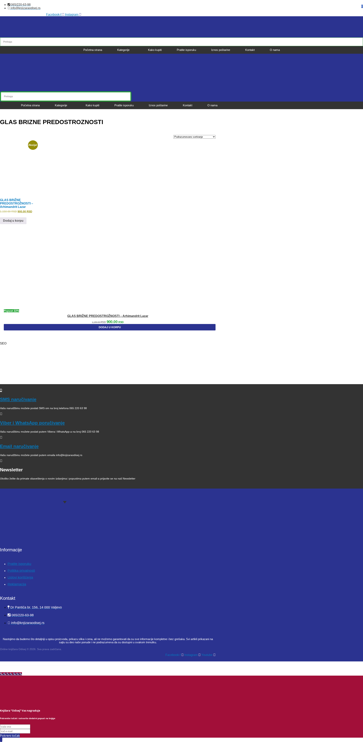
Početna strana (92, 49)
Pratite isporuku (186, 49)
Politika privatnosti (21, 571)
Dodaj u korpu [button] (13, 220)
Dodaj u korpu (110, 327)
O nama (275, 49)
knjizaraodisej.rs (22, 372)
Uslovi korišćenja (20, 577)
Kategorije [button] (123, 49)
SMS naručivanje (18, 399)
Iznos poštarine (220, 49)
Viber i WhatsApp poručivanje (32, 422)
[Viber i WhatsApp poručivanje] (1, 414)
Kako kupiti (155, 49)
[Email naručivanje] (1, 437)
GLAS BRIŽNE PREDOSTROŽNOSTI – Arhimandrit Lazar (107, 316)
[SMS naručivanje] (1, 390)
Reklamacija (17, 584)
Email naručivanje (19, 446)
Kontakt (250, 49)
